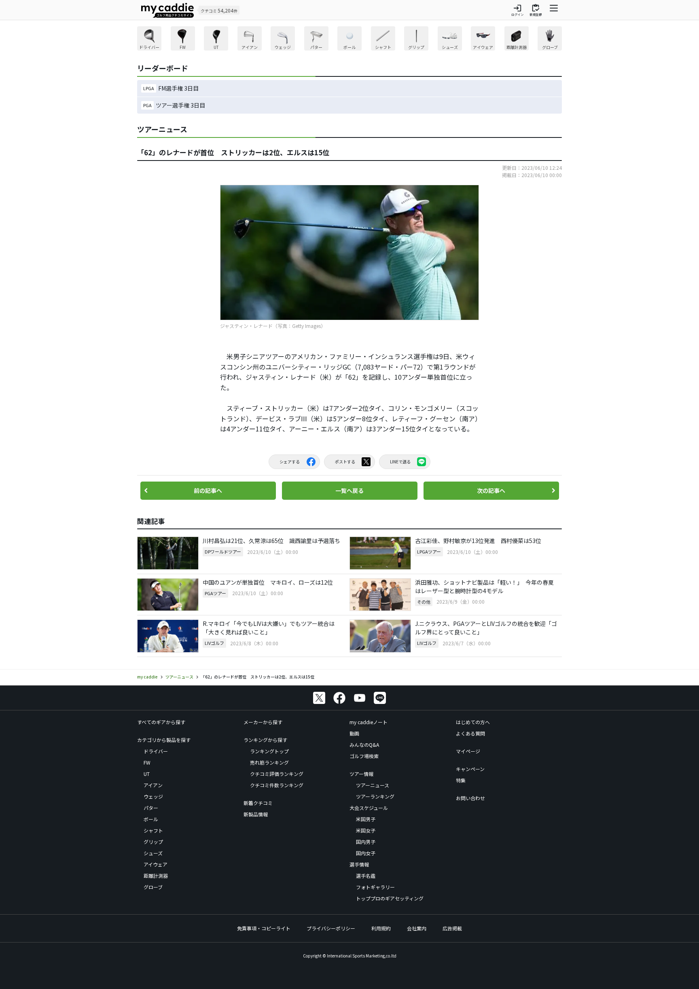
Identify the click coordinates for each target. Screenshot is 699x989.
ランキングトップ (269, 751)
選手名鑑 (365, 875)
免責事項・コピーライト (263, 928)
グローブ (153, 886)
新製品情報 (256, 814)
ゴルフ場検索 (364, 755)
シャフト (153, 830)
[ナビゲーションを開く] (554, 10)
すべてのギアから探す (161, 722)
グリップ (153, 841)
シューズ (153, 853)
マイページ (468, 751)
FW (147, 762)
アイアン (153, 785)
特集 (461, 780)
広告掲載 (452, 928)
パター (151, 807)
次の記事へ (491, 490)
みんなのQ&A (364, 744)
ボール (151, 819)
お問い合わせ (470, 798)
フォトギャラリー (375, 886)
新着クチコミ (258, 802)
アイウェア (155, 864)
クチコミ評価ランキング (276, 773)
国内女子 (365, 853)
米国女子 (365, 830)
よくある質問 (470, 733)
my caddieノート (369, 722)
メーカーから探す (263, 722)
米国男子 (365, 819)
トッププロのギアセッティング (390, 898)
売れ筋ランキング (269, 762)
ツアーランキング (375, 796)
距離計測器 (156, 875)
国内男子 (365, 841)
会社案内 (416, 928)
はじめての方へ (473, 722)
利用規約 (381, 928)
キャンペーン (470, 768)
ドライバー (156, 751)
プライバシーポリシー (331, 928)
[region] (349, 39)
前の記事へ (208, 490)
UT (147, 773)
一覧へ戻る (349, 490)
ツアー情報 (361, 773)
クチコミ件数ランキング (276, 785)
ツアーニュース (372, 785)
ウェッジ (153, 796)
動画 (354, 733)
